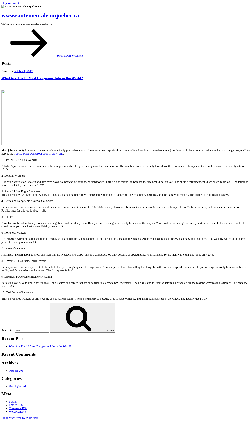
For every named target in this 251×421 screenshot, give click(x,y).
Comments (18, 408)
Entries (16, 404)
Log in (13, 401)
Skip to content (10, 3)
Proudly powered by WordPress (19, 417)
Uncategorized (17, 386)
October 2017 (17, 370)
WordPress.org (17, 411)
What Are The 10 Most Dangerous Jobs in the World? (42, 78)
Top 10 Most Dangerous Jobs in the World (38, 153)
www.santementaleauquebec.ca (40, 15)
